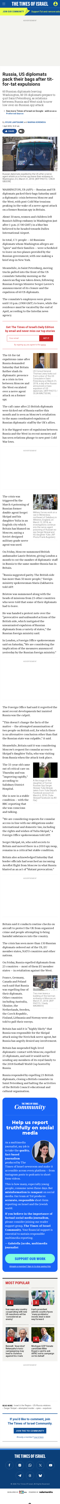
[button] (55, 4)
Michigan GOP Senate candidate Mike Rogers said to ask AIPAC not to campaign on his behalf (42, 1351)
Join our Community (13, 11)
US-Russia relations (42, 1405)
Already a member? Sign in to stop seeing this (30, 1266)
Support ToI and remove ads (45, 11)
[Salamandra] (46, 1492)
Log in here (39, 1437)
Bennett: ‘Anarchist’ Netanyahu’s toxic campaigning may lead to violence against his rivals (15, 1351)
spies (38, 1408)
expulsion (47, 1408)
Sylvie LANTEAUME (14, 122)
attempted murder (26, 1408)
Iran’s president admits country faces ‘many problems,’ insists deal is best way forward (42, 1314)
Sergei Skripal (10, 1408)
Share (11, 131)
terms (43, 345)
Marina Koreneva (37, 122)
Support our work (30, 1258)
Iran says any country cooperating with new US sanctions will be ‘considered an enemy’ (16, 1314)
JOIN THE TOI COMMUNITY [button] (30, 1430)
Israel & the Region (22, 1405)
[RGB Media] (23, 1492)
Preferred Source (15, 113)
